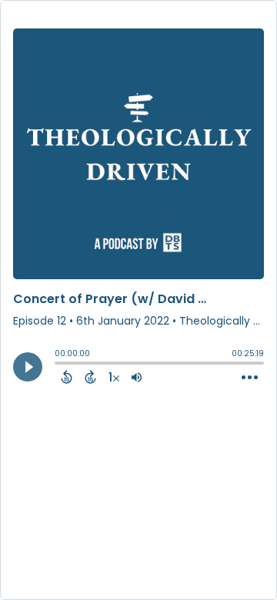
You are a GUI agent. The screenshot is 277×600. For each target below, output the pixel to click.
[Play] (27, 367)
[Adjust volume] (136, 377)
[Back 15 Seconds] (66, 377)
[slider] (58, 364)
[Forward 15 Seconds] (90, 377)
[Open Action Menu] (249, 377)
